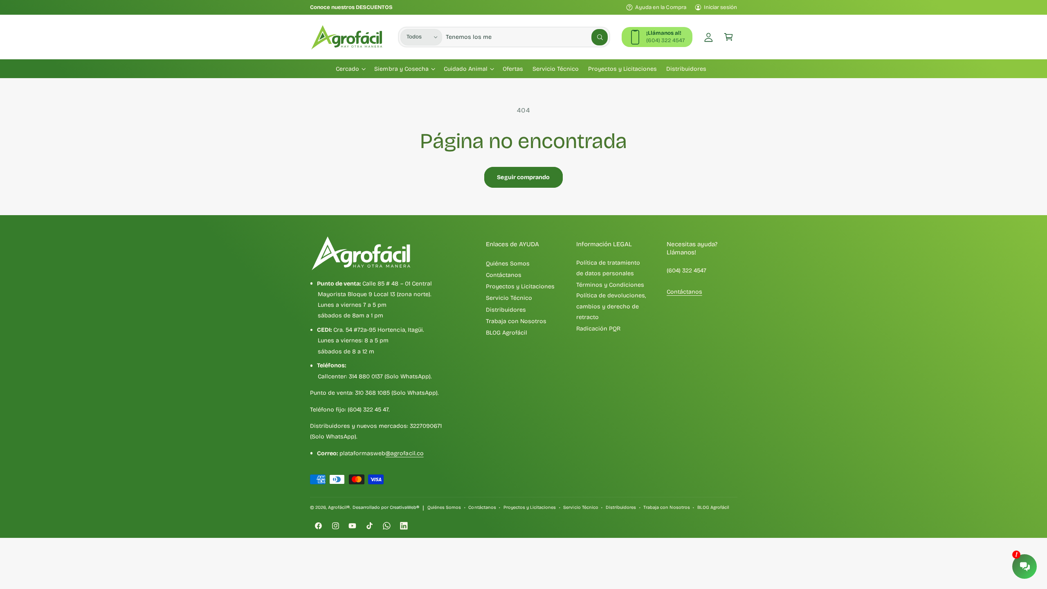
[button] (729, 37)
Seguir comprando (523, 177)
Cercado (347, 68)
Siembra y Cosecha (401, 68)
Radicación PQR (598, 328)
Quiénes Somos (508, 263)
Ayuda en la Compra (660, 7)
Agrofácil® (339, 507)
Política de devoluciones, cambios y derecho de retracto (611, 306)
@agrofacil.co (404, 453)
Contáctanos (503, 275)
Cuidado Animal (466, 68)
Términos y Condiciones (610, 284)
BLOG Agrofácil (506, 332)
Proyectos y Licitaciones (520, 286)
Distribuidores (506, 309)
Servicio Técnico (509, 297)
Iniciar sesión (720, 7)
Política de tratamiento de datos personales (608, 268)
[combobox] (526, 37)
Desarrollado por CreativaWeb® (386, 507)
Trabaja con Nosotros (516, 321)
